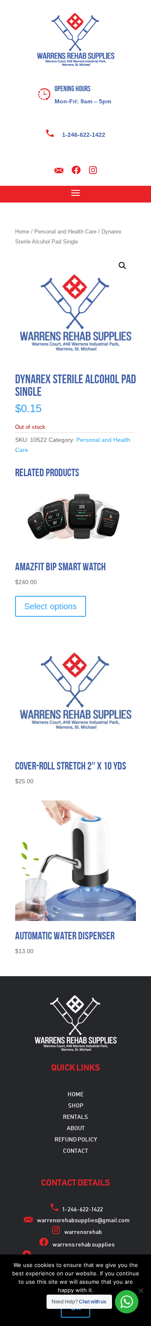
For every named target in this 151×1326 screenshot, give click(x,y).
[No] (140, 1290)
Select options (50, 606)
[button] (122, 265)
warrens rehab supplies (83, 1245)
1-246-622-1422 (83, 134)
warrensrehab (83, 1232)
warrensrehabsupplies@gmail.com (83, 1220)
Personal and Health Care (65, 231)
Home (22, 231)
